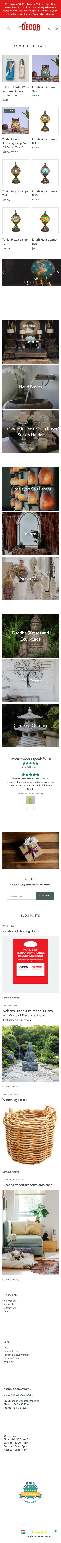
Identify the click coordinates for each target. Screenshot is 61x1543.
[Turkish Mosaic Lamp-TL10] (45, 172)
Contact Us (10, 1307)
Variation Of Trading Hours (20, 931)
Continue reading (10, 997)
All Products (10, 1300)
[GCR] (23, 1532)
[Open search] (8, 29)
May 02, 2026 (9, 926)
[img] (30, 763)
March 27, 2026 (10, 1094)
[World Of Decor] (30, 27)
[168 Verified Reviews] (30, 1504)
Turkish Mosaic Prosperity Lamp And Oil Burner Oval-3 (14, 143)
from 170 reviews (30, 766)
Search (7, 1311)
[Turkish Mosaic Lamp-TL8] (15, 172)
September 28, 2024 (12, 1179)
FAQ (6, 1347)
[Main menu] (3, 29)
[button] (28, 808)
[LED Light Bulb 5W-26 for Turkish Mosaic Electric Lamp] (15, 68)
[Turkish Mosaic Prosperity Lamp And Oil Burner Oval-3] (15, 120)
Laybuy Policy (11, 1351)
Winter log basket (14, 1100)
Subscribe (45, 895)
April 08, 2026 (9, 1005)
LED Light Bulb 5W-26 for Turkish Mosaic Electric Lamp (15, 91)
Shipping (8, 1361)
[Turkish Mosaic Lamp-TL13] (45, 221)
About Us (9, 1304)
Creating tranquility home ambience (27, 1185)
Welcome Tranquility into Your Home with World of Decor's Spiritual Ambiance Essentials (28, 1015)
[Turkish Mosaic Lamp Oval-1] (45, 68)
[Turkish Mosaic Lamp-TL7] (45, 120)
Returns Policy (11, 1358)
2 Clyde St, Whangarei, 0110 (18, 1394)
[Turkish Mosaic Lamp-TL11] (15, 221)
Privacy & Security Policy (16, 1354)
